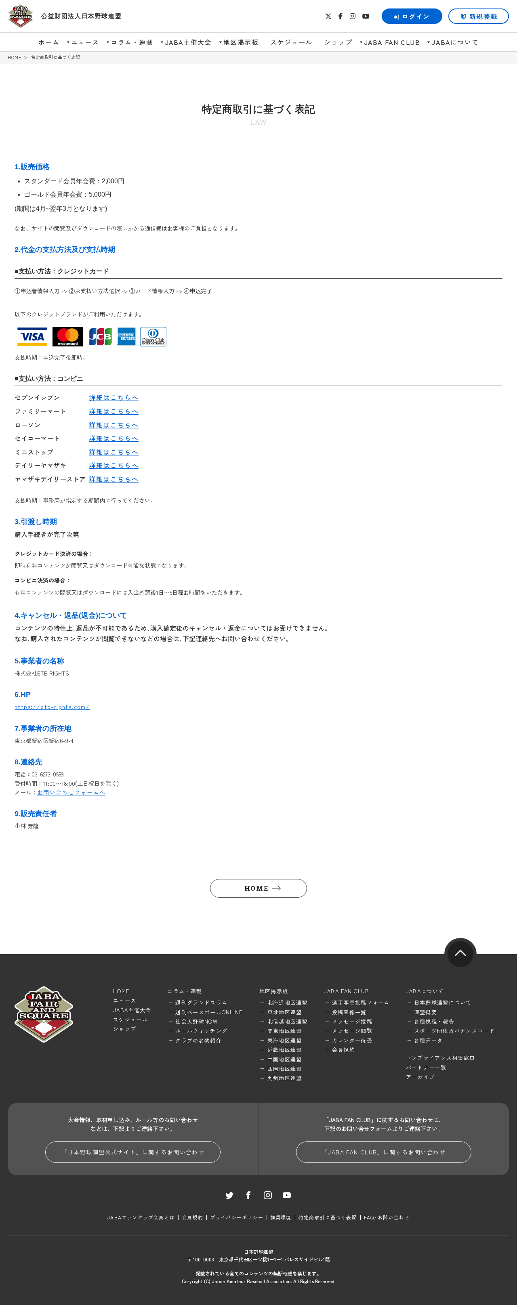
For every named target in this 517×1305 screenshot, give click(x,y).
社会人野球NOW (196, 1021)
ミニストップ (34, 452)
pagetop (460, 954)
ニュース (85, 42)
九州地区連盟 (284, 1078)
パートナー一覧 (426, 1067)
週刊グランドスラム (201, 1002)
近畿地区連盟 (284, 1049)
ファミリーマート (40, 411)
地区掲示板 (241, 42)
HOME (15, 57)
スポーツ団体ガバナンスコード (454, 1030)
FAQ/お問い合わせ (387, 1217)
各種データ (428, 1040)
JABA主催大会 (188, 42)
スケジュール (291, 42)
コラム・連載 (132, 42)
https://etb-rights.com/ (52, 707)
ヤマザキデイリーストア (50, 479)
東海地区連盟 (284, 1040)
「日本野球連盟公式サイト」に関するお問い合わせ (132, 1152)
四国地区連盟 (284, 1068)
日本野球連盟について (443, 1002)
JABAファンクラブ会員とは (141, 1217)
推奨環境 (281, 1217)
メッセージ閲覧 (352, 1030)
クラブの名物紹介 (198, 1040)
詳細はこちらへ (114, 397)
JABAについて (455, 42)
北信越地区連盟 (287, 1021)
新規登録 (483, 16)
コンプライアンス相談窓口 (440, 1058)
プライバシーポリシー (236, 1217)
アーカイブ (420, 1077)
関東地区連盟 (284, 1030)
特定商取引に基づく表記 (327, 1217)
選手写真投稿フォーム (361, 1002)
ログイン (416, 16)
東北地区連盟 (284, 1012)
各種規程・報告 (434, 1021)
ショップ (338, 42)
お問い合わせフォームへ (71, 792)
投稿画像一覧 (349, 1012)
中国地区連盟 (284, 1059)
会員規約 (343, 1049)
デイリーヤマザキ (40, 465)
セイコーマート (37, 438)
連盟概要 (425, 1012)
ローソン (27, 425)
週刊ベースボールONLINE (209, 1012)
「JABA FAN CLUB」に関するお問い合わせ (384, 1152)
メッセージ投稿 (352, 1021)
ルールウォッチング (201, 1030)
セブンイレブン (37, 397)
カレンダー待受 (352, 1040)
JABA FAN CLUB (392, 42)
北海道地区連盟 (287, 1002)
